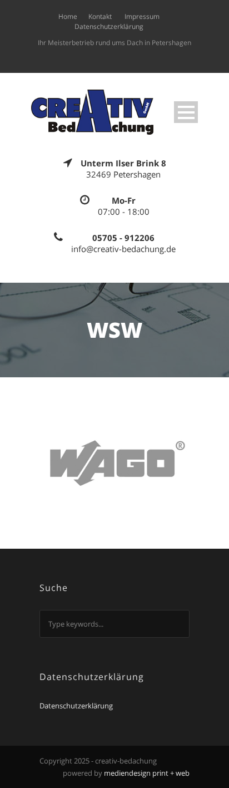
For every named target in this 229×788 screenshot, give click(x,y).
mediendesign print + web (147, 773)
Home (67, 16)
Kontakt (100, 16)
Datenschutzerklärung (108, 26)
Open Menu (186, 112)
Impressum (142, 16)
